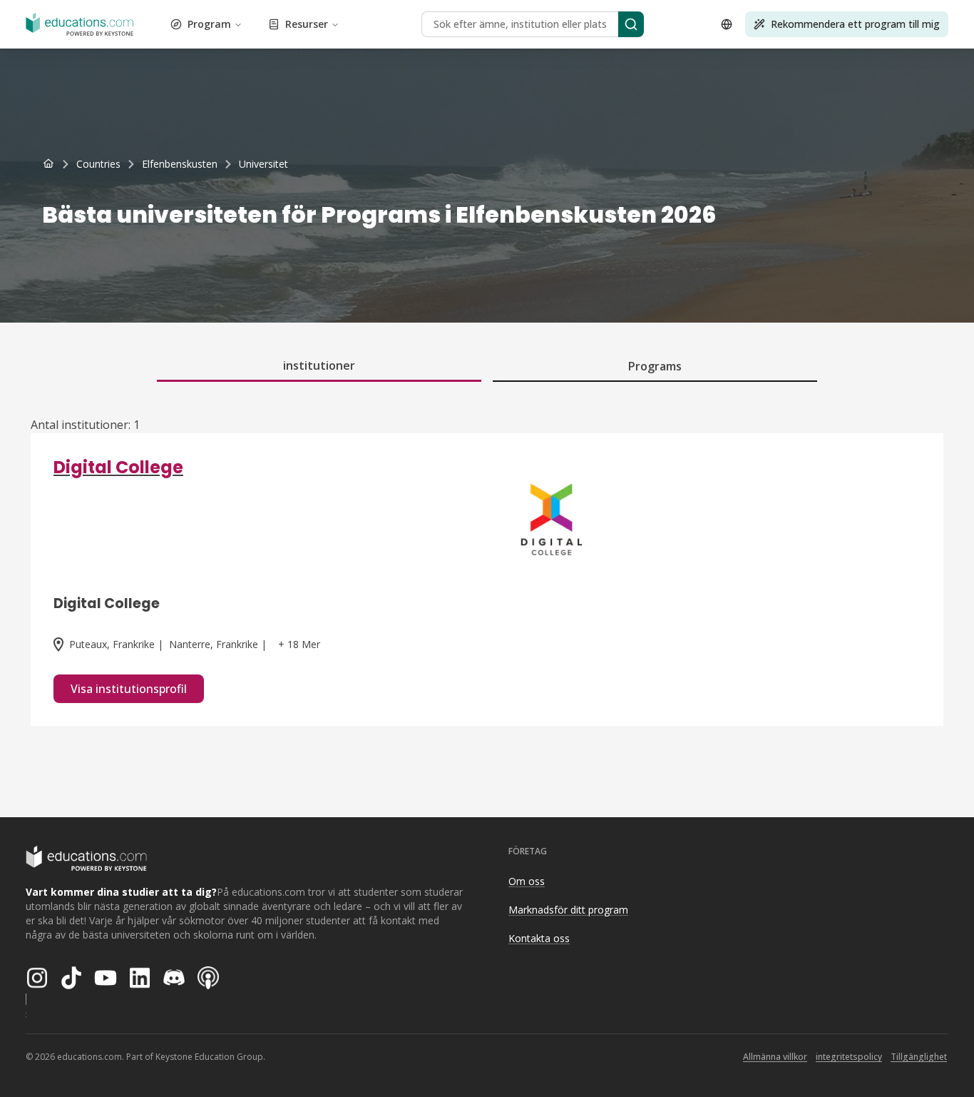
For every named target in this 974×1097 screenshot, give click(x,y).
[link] (263, 164)
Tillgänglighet (919, 1057)
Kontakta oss (539, 938)
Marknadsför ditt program (568, 909)
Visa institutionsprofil (129, 689)
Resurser (306, 24)
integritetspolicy (849, 1057)
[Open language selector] (726, 24)
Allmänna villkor (775, 1057)
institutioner (319, 365)
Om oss (526, 881)
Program (209, 24)
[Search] (631, 24)
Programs (655, 366)
